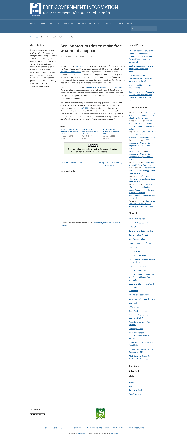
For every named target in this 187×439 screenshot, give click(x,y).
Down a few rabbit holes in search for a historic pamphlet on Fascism (142, 204)
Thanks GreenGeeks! (136, 428)
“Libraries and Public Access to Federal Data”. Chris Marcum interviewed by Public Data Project (141, 96)
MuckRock (133, 303)
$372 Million (86, 108)
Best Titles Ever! (125, 23)
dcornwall (67, 56)
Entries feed (134, 386)
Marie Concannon (136, 151)
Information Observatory (139, 295)
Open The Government (138, 311)
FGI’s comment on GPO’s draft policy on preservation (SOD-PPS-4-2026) (142, 134)
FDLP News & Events (137, 255)
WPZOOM (114, 433)
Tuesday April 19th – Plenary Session (109, 164)
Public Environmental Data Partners (139, 323)
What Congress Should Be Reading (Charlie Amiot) (139, 357)
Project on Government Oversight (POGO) (138, 316)
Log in (131, 382)
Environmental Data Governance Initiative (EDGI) (142, 260)
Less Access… (95, 23)
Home (32, 37)
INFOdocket (133, 291)
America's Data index (137, 219)
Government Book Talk (138, 270)
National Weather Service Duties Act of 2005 (103, 87)
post (37, 37)
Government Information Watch (141, 284)
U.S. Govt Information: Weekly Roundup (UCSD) (141, 350)
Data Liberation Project (138, 235)
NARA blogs (134, 307)
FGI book (42, 23)
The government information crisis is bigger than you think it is (142, 170)
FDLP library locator (75, 428)
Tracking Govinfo (136, 329)
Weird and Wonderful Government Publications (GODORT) (139, 335)
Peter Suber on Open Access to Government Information (90, 132)
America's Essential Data (139, 223)
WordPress (82, 433)
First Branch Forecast (137, 266)
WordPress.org (135, 394)
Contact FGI (58, 428)
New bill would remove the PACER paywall (140, 86)
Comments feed (135, 390)
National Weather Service (70, 72)
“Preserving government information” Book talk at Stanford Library (142, 115)
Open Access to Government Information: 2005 (112, 132)
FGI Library (54, 23)
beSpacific (133, 227)
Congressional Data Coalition (141, 231)
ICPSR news (133, 287)
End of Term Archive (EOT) (140, 243)
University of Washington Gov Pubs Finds (141, 343)
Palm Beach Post (82, 66)
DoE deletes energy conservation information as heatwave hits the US (140, 78)
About (32, 23)
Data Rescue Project (137, 239)
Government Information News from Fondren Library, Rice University (141, 277)
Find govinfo (118, 428)
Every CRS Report (136, 247)
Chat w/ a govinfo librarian (98, 428)
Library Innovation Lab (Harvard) (142, 299)
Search (154, 29)
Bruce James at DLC (72, 162)
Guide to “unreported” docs (74, 23)
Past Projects (110, 23)
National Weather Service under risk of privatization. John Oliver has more (69, 132)
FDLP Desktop (134, 251)
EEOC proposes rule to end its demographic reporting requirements (141, 68)
